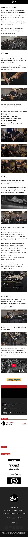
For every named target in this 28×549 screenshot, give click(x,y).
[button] (2, 2)
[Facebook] (6, 527)
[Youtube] (21, 527)
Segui (24, 423)
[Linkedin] (14, 527)
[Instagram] (10, 527)
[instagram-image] (5, 431)
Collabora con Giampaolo (18, 510)
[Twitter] (17, 527)
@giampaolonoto (10, 422)
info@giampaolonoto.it (17, 517)
